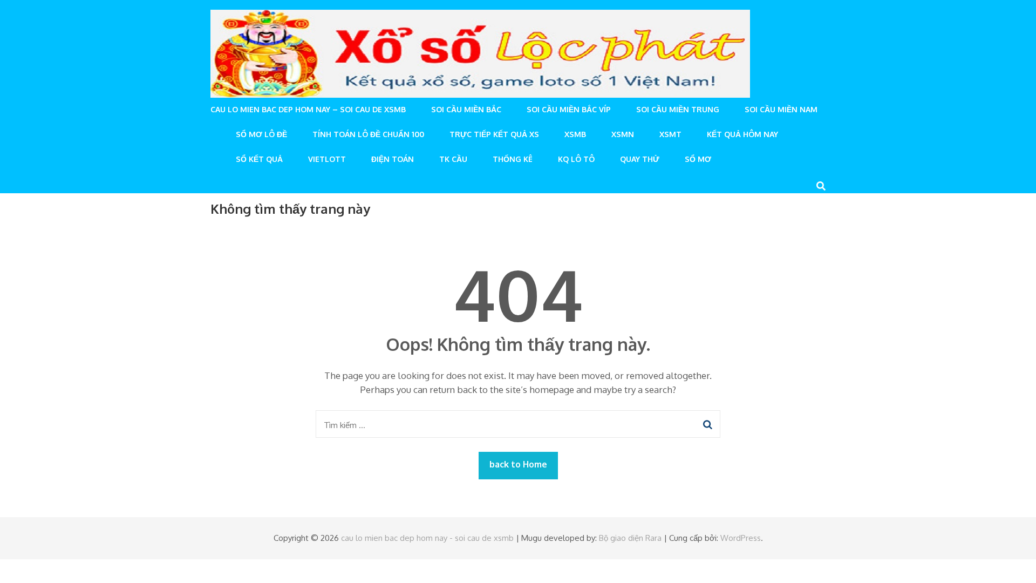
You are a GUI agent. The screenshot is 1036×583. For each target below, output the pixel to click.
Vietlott (327, 159)
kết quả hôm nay (742, 134)
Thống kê (513, 159)
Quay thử (639, 159)
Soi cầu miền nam (781, 109)
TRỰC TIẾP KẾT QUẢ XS (494, 134)
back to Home (518, 464)
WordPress (740, 538)
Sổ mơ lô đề (261, 134)
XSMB (575, 134)
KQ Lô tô (576, 159)
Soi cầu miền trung (677, 109)
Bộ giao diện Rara (630, 538)
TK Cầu (453, 159)
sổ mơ (698, 159)
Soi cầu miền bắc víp (569, 109)
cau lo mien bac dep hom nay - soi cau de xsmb (427, 538)
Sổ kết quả (259, 159)
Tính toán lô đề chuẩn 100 (368, 134)
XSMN (622, 134)
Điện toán (392, 159)
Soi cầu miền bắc (466, 109)
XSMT (670, 134)
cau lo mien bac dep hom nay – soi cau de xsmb (308, 109)
